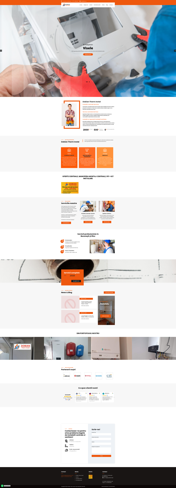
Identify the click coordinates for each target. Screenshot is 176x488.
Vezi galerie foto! (76, 281)
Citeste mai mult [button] (78, 401)
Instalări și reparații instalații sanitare (94, 119)
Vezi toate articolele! (109, 292)
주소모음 (70, 476)
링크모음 (67, 476)
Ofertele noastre (79, 478)
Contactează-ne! (66, 222)
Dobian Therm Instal (79, 475)
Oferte (103, 4)
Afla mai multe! (105, 316)
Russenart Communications (110, 486)
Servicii (91, 4)
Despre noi (86, 4)
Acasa (81, 4)
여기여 (64, 476)
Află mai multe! (88, 222)
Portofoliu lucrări (97, 4)
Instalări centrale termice (91, 104)
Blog (107, 4)
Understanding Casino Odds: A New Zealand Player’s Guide (86, 302)
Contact (111, 4)
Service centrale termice (90, 112)
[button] (114, 397)
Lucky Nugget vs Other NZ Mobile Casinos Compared (87, 316)
